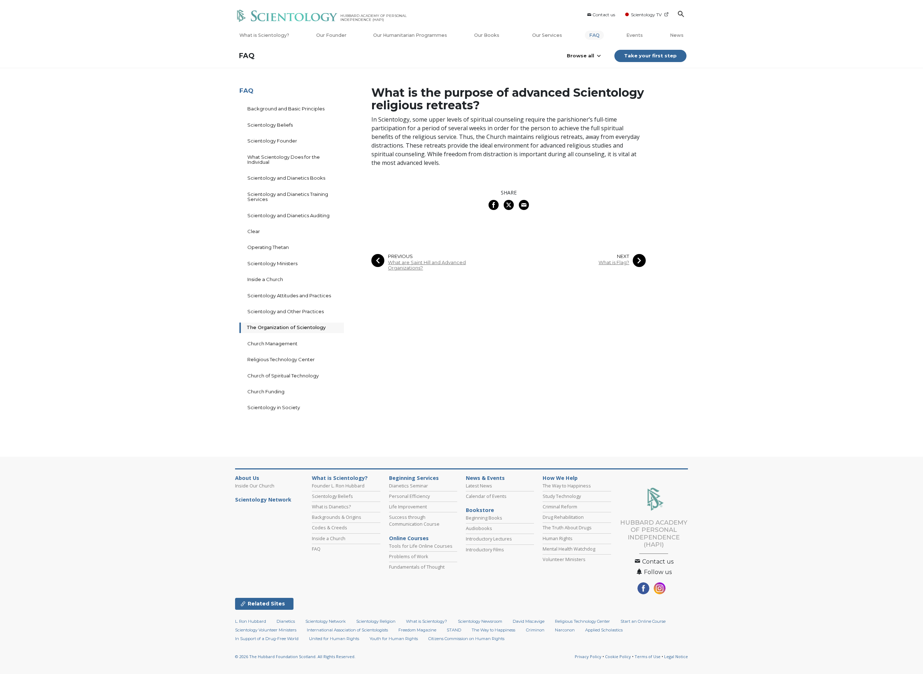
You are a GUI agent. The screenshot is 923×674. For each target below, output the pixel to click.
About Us (247, 478)
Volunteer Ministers (564, 559)
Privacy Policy (588, 656)
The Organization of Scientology (286, 327)
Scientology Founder (272, 141)
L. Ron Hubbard (250, 621)
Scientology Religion (376, 621)
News (677, 35)
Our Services (547, 35)
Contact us (603, 14)
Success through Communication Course (414, 520)
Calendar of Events (486, 496)
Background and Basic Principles (285, 108)
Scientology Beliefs (270, 125)
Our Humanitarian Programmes (410, 35)
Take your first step (650, 55)
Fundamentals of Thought (417, 567)
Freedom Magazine (417, 630)
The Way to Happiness (567, 485)
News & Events (485, 478)
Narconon (565, 630)
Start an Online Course (643, 621)
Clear (253, 231)
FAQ (594, 35)
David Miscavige (528, 621)
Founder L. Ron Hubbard (338, 485)
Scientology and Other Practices (285, 311)
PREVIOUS (400, 256)
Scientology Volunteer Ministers (265, 630)
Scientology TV (646, 14)
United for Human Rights (334, 638)
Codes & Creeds (329, 527)
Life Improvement (408, 506)
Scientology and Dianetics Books (286, 178)
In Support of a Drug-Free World (267, 638)
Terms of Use (648, 656)
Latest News (479, 485)
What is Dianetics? (331, 506)
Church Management (272, 343)
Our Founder (331, 35)
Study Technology (562, 496)
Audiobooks (479, 528)
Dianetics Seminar (408, 485)
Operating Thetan (268, 247)
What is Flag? (614, 262)
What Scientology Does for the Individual (283, 159)
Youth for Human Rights (394, 638)
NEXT (623, 256)
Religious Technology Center (281, 359)
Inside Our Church (254, 485)
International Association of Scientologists (347, 630)
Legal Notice (676, 656)
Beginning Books (484, 518)
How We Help (560, 478)
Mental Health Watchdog (569, 549)
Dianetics (286, 621)
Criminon (535, 630)
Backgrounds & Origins (336, 517)
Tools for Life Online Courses (420, 546)
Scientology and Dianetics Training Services (287, 196)
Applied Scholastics (604, 630)
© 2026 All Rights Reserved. (295, 656)
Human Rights (558, 538)
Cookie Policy (618, 656)
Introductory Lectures (489, 538)
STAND (454, 630)
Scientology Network (263, 500)
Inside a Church (265, 279)
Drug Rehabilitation (563, 517)
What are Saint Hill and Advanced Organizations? (427, 265)
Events (634, 35)
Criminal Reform (560, 506)
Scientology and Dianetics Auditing (288, 215)
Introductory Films (485, 549)
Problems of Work (408, 556)
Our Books (487, 35)
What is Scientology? (264, 35)
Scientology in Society (273, 407)
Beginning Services (414, 478)
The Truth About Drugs (567, 527)
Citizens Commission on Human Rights (466, 638)
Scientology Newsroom (480, 621)
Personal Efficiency (409, 496)
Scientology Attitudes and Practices (289, 295)
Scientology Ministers (272, 263)
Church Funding (265, 391)
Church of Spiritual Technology (283, 375)
